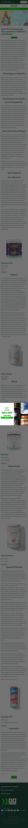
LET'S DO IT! (7, 417)
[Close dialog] (27, 403)
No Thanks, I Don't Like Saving (7, 419)
